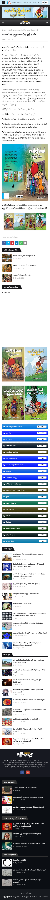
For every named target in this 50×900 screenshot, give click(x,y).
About (29, 893)
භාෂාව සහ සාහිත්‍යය (23, 452)
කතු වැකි (23, 439)
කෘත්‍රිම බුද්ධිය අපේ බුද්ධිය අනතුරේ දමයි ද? (26, 719)
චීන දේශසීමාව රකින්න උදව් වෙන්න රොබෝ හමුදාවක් (27, 730)
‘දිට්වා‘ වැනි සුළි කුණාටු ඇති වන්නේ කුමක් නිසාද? (29, 843)
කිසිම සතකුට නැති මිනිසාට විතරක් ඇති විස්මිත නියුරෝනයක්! (28, 691)
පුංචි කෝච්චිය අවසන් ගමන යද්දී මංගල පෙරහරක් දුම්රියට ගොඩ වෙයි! (28, 661)
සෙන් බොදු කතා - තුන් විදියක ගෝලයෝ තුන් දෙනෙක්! (27, 881)
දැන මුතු (23, 433)
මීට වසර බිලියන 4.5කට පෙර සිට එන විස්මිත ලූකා (29, 699)
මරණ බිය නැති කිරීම (19, 860)
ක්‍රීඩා (23, 497)
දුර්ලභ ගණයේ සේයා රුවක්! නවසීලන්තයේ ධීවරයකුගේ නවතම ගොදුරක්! (26, 644)
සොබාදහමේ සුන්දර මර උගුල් (22, 603)
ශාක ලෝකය (23, 541)
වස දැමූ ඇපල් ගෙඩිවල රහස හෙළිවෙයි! (25, 787)
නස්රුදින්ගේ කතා (13, 30)
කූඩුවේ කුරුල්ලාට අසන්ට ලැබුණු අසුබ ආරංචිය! (28, 797)
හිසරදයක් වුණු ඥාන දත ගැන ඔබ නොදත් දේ (27, 833)
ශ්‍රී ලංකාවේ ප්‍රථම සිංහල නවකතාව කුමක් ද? (26, 584)
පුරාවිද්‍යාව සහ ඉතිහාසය (23, 484)
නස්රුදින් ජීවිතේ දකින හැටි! (22, 275)
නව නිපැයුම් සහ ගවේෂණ (23, 427)
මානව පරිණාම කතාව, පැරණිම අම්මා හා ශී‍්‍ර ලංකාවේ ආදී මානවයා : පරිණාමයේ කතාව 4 (30, 614)
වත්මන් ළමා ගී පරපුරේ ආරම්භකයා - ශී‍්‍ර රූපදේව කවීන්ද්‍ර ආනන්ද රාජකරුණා (28, 565)
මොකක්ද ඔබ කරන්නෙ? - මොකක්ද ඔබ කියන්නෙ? (29, 870)
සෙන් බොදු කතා (23, 503)
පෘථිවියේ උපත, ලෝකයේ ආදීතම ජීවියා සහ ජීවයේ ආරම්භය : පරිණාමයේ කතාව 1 (29, 575)
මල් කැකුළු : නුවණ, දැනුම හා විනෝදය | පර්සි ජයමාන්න (31, 897)
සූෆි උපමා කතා (23, 535)
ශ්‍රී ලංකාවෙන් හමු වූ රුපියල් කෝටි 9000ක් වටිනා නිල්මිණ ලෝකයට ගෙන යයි (28, 740)
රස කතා (23, 471)
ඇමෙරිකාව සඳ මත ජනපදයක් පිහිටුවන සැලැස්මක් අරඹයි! (29, 671)
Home (4, 30)
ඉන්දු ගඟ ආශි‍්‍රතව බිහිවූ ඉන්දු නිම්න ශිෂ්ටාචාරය (28, 623)
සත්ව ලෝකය (23, 509)
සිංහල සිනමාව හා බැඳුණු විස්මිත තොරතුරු (26, 594)
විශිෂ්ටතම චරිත (23, 446)
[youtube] (28, 772)
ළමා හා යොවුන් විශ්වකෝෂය (23, 465)
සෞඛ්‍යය (23, 516)
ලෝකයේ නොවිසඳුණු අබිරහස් (23, 490)
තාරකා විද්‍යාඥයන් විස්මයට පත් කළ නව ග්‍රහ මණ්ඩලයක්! (27, 681)
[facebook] (22, 772)
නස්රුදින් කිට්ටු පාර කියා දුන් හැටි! (24, 255)
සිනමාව (23, 522)
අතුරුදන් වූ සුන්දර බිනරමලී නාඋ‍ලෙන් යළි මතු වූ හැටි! (30, 633)
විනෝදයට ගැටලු (23, 477)
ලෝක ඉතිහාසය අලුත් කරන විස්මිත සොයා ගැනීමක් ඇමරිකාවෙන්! (29, 710)
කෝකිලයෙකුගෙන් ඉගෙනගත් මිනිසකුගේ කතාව (28, 807)
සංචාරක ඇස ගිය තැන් (23, 528)
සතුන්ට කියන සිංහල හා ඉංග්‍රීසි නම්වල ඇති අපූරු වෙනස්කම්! (28, 555)
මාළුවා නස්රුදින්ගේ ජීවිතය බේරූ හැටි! (25, 265)
